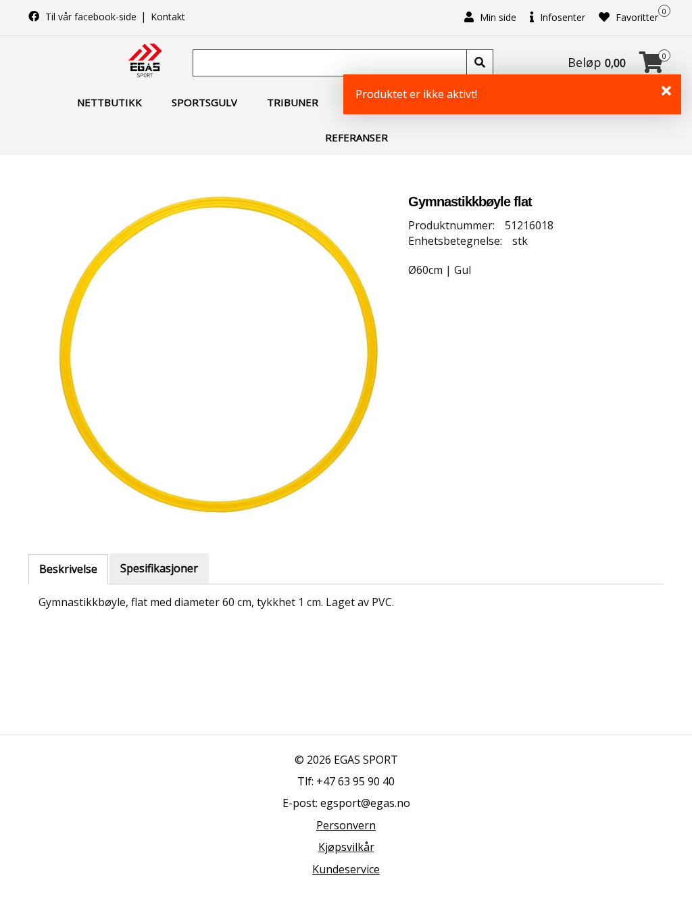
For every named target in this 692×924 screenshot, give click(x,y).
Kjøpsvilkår (346, 846)
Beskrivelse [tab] (68, 568)
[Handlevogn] (651, 66)
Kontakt (168, 16)
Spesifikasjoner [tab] (159, 568)
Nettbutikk (109, 102)
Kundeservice (346, 869)
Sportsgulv (204, 102)
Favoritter (635, 17)
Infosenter (561, 17)
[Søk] (479, 62)
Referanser (356, 137)
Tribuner (292, 102)
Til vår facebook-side (91, 16)
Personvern (346, 825)
